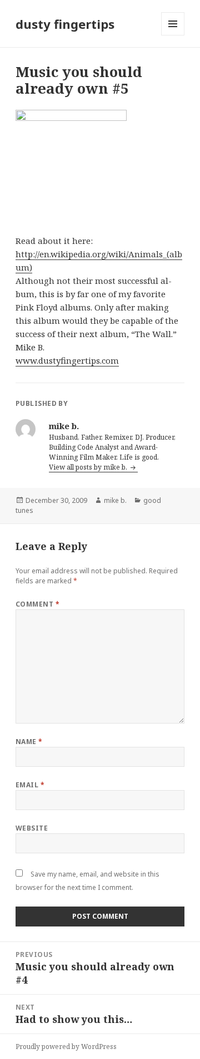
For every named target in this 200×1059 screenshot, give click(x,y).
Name (29, 741)
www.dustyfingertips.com (67, 360)
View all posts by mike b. (89, 467)
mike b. (115, 500)
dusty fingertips (65, 24)
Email (30, 785)
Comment (37, 604)
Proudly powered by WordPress (66, 1046)
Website (32, 828)
